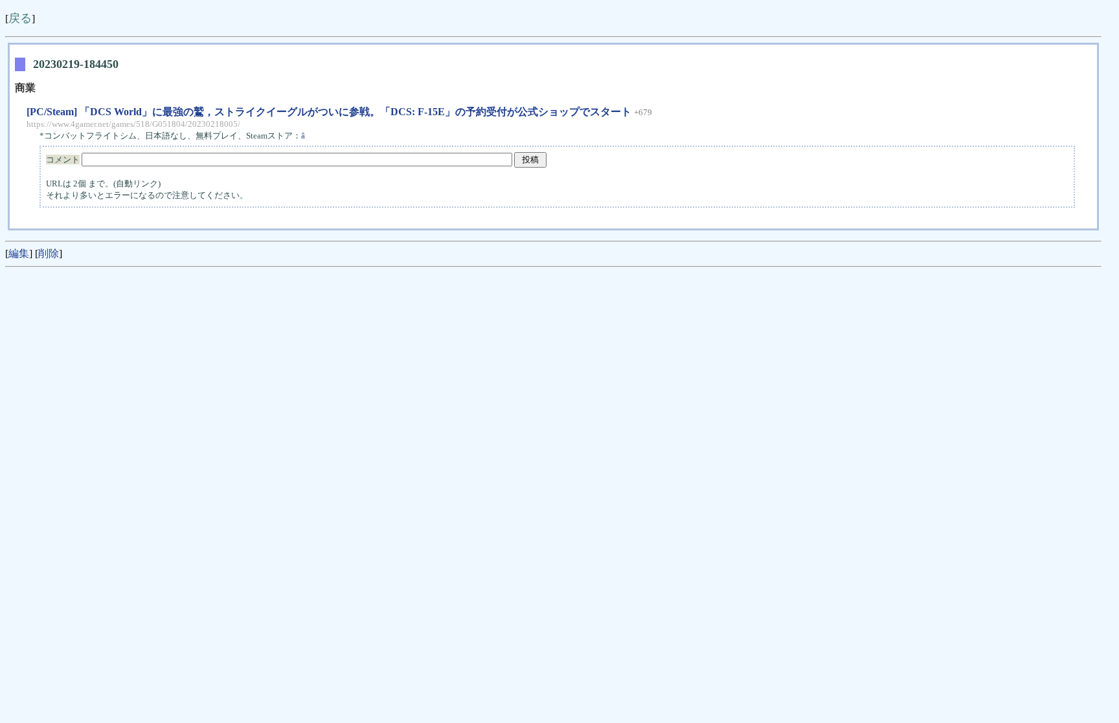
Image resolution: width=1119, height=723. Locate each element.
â (304, 135)
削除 (48, 253)
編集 (18, 253)
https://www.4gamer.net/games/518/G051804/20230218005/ (133, 124)
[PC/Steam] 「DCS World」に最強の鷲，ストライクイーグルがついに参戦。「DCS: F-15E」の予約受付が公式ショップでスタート (329, 111)
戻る (20, 18)
